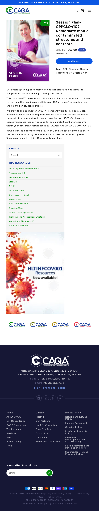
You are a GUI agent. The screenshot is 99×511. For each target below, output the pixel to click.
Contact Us (42, 433)
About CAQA (13, 417)
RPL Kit (12, 186)
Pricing (40, 417)
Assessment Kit (17, 173)
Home (9, 413)
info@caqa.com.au (53, 383)
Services (11, 433)
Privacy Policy (73, 413)
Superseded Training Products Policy (76, 453)
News (9, 437)
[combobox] (35, 155)
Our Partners (43, 421)
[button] (90, 10)
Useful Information (46, 425)
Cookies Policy (73, 427)
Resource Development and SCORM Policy (75, 439)
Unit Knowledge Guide (21, 212)
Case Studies (43, 429)
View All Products (18, 225)
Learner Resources (18, 177)
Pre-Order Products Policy (76, 432)
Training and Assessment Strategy (27, 217)
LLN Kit (12, 182)
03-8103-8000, (46, 378)
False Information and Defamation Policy (77, 446)
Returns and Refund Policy (76, 418)
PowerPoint (15, 199)
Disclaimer (42, 437)
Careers (40, 413)
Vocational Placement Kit (22, 221)
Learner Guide (16, 190)
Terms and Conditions (48, 441)
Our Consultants (15, 421)
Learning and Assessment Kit (24, 168)
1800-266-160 (63, 378)
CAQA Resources (16, 425)
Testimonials (13, 429)
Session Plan (16, 208)
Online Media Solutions (64, 503)
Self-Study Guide (18, 203)
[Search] (59, 155)
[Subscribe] (49, 473)
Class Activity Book (19, 195)
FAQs (9, 445)
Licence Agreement (76, 423)
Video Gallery (14, 441)
